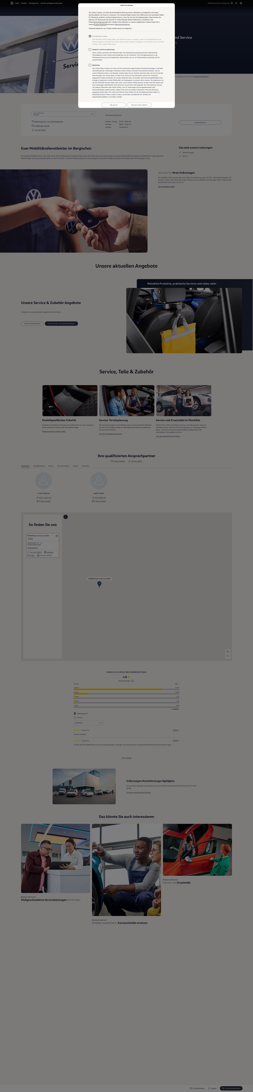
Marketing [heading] (96, 65)
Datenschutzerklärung (122, 24)
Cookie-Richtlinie (100, 24)
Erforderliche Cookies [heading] (100, 36)
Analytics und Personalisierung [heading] (103, 49)
